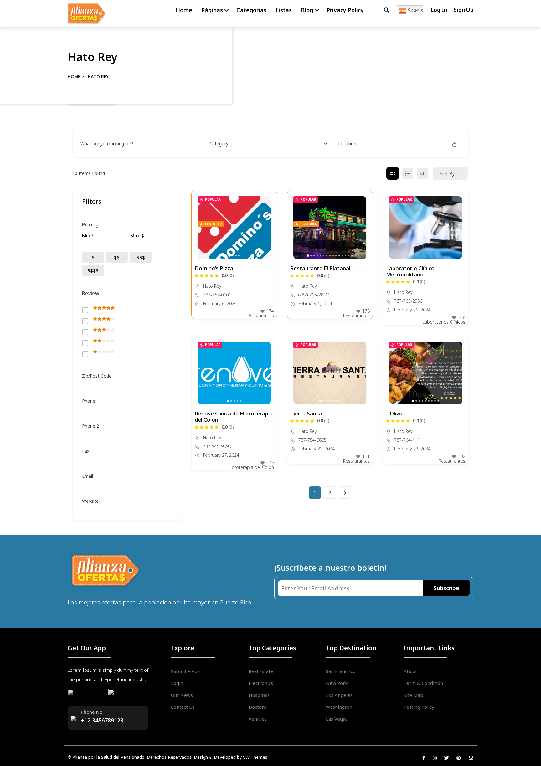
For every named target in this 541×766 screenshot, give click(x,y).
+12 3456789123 (102, 720)
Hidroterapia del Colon (251, 467)
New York (337, 683)
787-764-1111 (408, 440)
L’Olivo (394, 413)
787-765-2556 (408, 301)
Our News (182, 695)
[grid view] (392, 173)
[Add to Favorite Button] (266, 201)
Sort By (447, 174)
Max (135, 235)
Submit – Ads (185, 671)
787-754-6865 (312, 440)
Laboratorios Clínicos (443, 322)
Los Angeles (339, 695)
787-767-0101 (217, 295)
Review (90, 293)
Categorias (251, 10)
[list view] (407, 173)
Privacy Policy (345, 10)
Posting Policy (419, 707)
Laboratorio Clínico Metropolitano (410, 271)
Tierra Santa (306, 413)
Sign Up (463, 9)
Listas (284, 10)
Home (184, 10)
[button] (263, 227)
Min (86, 235)
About (410, 671)
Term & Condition (423, 683)
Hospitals (259, 695)
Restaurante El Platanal (320, 268)
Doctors (257, 707)
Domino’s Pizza (214, 268)
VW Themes (254, 757)
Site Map (413, 695)
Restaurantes (260, 316)
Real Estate (261, 671)
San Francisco (341, 671)
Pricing (90, 224)
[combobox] (268, 143)
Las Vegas (337, 719)
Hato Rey (212, 286)
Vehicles (258, 719)
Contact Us (183, 707)
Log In (438, 9)
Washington (339, 707)
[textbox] (218, 143)
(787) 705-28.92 (313, 295)
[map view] (422, 173)
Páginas (212, 10)
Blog (307, 10)
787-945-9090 (217, 446)
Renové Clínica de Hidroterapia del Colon (234, 416)
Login (177, 683)
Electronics (261, 683)
